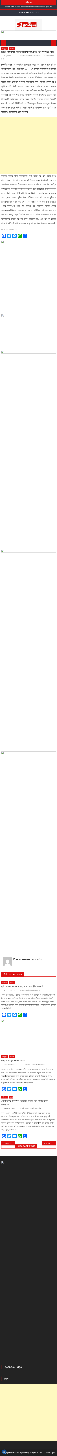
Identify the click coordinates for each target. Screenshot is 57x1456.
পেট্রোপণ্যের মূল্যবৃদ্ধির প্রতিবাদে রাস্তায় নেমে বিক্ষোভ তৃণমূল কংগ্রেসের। (24, 1102)
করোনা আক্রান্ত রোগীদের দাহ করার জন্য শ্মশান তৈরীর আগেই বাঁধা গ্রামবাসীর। (10, 1143)
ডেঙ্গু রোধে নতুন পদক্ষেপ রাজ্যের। (13, 1060)
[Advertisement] (28, 145)
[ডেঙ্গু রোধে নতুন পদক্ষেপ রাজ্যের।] (28, 1037)
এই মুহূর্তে (4, 48)
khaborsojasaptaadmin (30, 55)
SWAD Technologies (46, 1452)
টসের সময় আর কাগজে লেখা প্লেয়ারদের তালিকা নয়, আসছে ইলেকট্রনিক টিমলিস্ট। (50, 1143)
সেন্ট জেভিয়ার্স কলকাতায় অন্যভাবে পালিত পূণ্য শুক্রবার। (22, 986)
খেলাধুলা (12, 48)
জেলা (11, 1097)
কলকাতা (12, 982)
